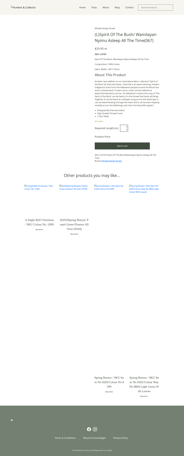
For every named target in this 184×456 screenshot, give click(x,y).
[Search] (170, 7)
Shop (94, 7)
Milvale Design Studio (112, 161)
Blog (117, 7)
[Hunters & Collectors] (23, 7)
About (106, 7)
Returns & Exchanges (94, 437)
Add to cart (122, 146)
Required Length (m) (106, 128)
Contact (129, 7)
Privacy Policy (120, 437)
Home (82, 7)
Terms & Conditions (65, 437)
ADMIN (109, 450)
